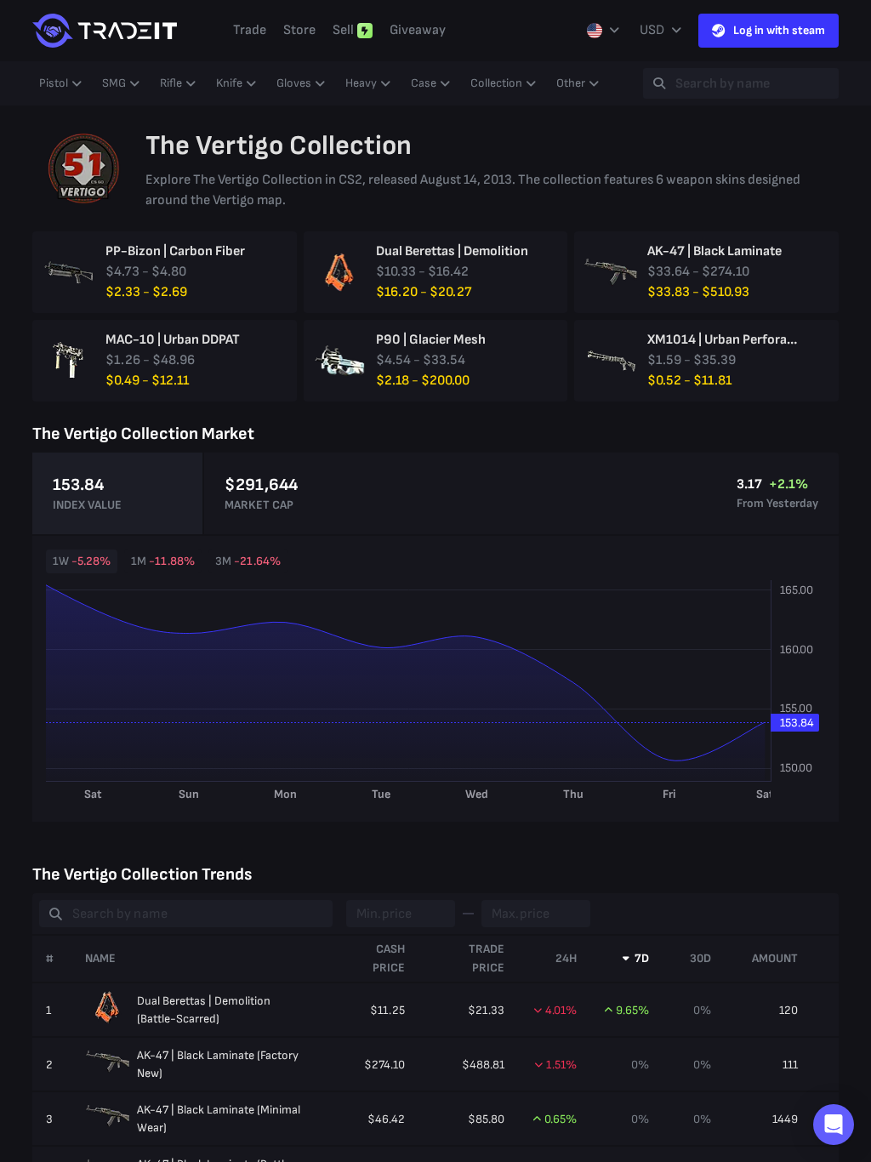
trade (249, 30)
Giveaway (418, 30)
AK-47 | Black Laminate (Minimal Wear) (218, 1118)
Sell (343, 30)
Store (299, 30)
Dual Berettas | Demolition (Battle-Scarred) (203, 1010)
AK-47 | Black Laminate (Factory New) (218, 1064)
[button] (833, 1124)
